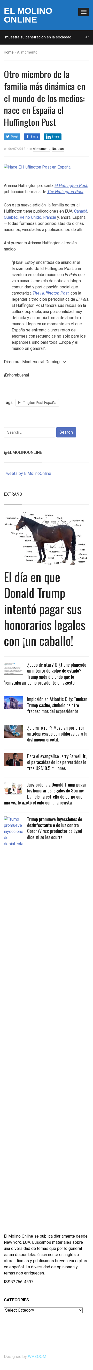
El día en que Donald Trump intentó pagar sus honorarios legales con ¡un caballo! (44, 609)
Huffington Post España (37, 403)
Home (9, 52)
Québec (11, 217)
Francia (49, 217)
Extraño (13, 494)
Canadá (80, 211)
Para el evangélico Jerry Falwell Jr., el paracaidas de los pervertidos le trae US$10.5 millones (57, 762)
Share (34, 136)
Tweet (14, 136)
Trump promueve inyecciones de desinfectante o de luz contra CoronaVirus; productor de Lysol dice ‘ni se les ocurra (54, 828)
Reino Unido (30, 217)
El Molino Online (28, 15)
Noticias (58, 149)
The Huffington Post (51, 293)
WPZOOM (37, 1356)
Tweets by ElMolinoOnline (27, 473)
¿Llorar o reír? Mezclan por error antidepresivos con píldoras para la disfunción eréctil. (57, 733)
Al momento (41, 149)
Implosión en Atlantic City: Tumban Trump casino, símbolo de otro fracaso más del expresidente (57, 705)
